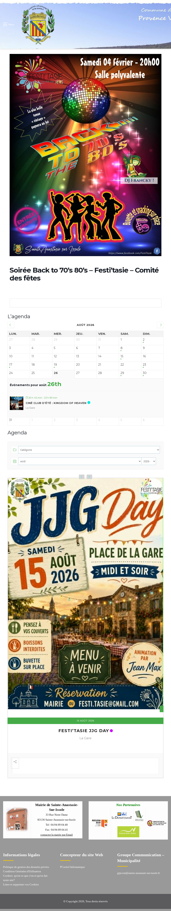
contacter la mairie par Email (56, 832)
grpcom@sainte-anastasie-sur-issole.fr (138, 871)
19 (55, 364)
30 (145, 373)
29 (122, 373)
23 (144, 364)
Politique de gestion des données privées (26, 865)
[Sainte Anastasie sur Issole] (37, 24)
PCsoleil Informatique (72, 865)
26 (56, 373)
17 (10, 364)
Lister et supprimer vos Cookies (21, 882)
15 (122, 356)
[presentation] (81, 477)
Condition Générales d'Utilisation (22, 869)
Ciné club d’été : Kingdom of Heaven (56, 403)
